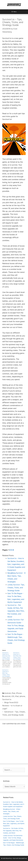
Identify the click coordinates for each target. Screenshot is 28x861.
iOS (12, 696)
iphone (22, 696)
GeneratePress (23, 858)
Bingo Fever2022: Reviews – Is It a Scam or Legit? (12, 705)
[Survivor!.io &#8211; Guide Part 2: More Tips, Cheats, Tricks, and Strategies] (7, 677)
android (7, 696)
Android (7, 693)
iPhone (19, 693)
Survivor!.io (6, 699)
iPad (13, 693)
